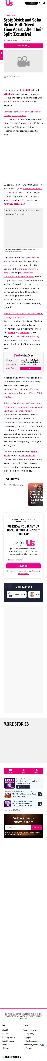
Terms (34, 571)
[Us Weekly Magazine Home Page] (9, 3)
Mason (11, 332)
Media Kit (6, 1044)
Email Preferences (9, 1041)
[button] (40, 3)
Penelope (24, 332)
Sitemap (5, 1048)
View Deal (30, 368)
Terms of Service (30, 1030)
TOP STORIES (22, 45)
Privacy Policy (23, 574)
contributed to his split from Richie (21, 422)
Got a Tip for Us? (8, 1037)
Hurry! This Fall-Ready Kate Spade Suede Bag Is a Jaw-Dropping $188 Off (30, 362)
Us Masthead (7, 1033)
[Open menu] (2, 3)
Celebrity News (10, 15)
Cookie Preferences (31, 1041)
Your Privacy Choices (31, 1045)
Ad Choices (28, 1048)
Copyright (27, 1037)
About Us (5, 1030)
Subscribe (31, 3)
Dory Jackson (11, 40)
